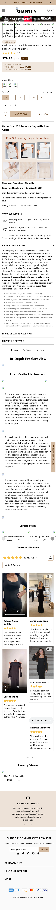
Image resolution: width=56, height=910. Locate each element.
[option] (28, 19)
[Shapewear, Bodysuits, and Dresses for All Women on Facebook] (23, 853)
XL (34, 97)
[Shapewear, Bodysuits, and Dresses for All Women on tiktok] (38, 853)
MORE (7, 879)
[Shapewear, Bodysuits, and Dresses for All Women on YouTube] (33, 853)
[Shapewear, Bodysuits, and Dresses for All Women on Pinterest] (28, 853)
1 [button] (24, 824)
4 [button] (31, 824)
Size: (28, 92)
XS (5, 97)
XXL (43, 97)
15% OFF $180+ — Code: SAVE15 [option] (28, 2)
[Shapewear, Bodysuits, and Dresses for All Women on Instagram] (18, 853)
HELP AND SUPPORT (15, 870)
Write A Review (12, 565)
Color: (7, 80)
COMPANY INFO (13, 862)
